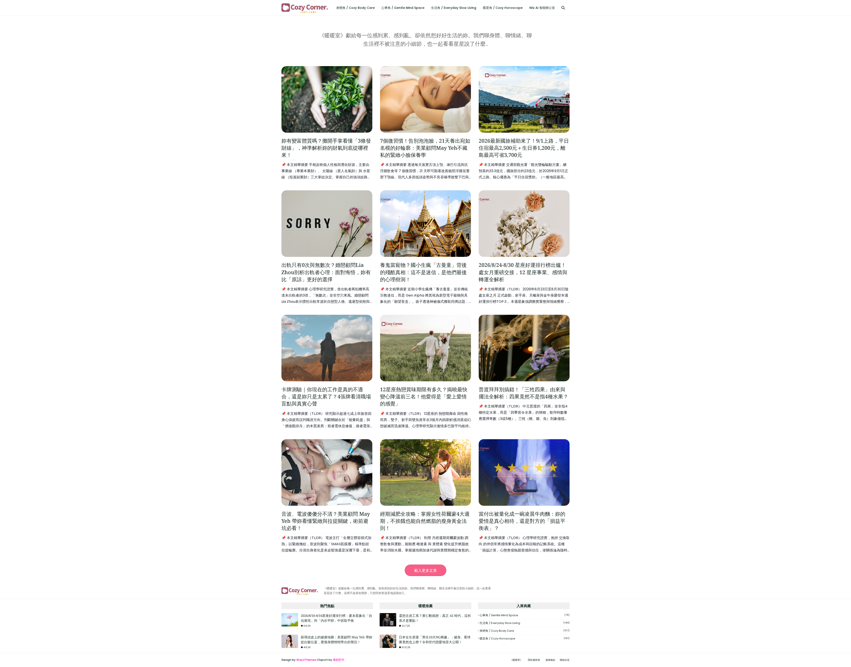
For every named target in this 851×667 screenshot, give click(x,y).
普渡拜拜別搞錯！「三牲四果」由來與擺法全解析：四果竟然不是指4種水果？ (523, 393)
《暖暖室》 (516, 660)
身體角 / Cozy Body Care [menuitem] (355, 8)
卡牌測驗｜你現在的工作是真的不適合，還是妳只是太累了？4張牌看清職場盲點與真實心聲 (326, 396)
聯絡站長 (565, 660)
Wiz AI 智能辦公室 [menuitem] (542, 8)
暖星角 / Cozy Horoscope (525, 638)
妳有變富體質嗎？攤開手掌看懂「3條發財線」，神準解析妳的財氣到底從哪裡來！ (326, 147)
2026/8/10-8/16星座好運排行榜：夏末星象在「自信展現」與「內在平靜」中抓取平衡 (336, 618)
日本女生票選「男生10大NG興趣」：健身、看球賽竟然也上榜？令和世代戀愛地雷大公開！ (434, 639)
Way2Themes (306, 660)
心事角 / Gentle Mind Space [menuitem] (402, 8)
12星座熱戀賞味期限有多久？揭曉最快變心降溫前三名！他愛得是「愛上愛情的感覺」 (423, 396)
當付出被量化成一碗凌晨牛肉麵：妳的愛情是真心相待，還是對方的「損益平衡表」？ (522, 520)
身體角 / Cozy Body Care (525, 631)
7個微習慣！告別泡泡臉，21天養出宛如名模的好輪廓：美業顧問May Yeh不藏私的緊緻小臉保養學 (425, 147)
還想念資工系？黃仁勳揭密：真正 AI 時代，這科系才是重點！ (435, 618)
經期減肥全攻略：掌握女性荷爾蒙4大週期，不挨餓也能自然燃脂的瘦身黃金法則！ (425, 520)
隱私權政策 (534, 660)
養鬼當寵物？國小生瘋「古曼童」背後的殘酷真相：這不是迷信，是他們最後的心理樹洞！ (423, 272)
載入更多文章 (425, 570)
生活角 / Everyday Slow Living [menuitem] (453, 8)
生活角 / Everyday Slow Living (525, 623)
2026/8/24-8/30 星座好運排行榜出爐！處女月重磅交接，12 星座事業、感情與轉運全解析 (523, 272)
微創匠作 (338, 660)
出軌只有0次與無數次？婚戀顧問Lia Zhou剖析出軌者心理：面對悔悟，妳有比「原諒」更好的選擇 (326, 272)
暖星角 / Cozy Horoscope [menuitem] (503, 8)
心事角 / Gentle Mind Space (525, 615)
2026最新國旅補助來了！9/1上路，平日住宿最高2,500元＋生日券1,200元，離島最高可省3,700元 (524, 147)
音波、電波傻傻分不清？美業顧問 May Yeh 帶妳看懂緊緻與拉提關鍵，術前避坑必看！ (325, 520)
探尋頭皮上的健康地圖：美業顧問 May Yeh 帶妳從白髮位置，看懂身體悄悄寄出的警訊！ (336, 639)
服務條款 (550, 660)
